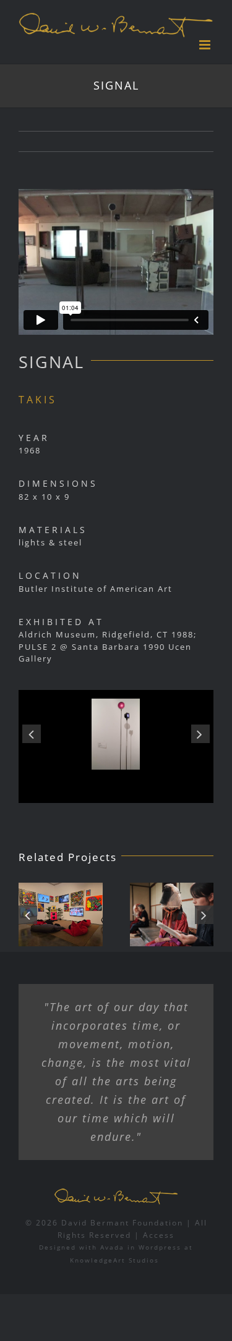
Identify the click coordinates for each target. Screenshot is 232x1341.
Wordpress (160, 1247)
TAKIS (38, 399)
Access (158, 1235)
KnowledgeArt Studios (114, 1260)
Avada (112, 1247)
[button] (31, 734)
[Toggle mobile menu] (206, 44)
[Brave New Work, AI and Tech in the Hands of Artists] (131, 915)
